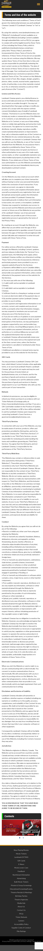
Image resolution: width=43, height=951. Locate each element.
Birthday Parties (21, 896)
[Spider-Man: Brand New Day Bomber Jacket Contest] (21, 828)
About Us (21, 907)
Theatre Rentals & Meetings (21, 892)
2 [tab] (23, 838)
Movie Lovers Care (21, 868)
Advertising (21, 878)
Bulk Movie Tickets (21, 882)
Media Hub (21, 903)
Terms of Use (36, 941)
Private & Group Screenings (21, 885)
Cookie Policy (16, 941)
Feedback (21, 871)
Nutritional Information (21, 875)
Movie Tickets (21, 854)
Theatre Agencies (21, 899)
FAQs (21, 914)
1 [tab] (20, 838)
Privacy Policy (6, 941)
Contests (9, 816)
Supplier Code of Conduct (21, 928)
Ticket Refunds (21, 917)
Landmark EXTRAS (21, 857)
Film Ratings (21, 931)
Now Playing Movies (21, 850)
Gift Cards (21, 861)
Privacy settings (26, 941)
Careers (21, 921)
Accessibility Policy (21, 924)
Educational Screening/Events (21, 889)
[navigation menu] (38, 4)
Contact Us (21, 910)
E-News (21, 864)
